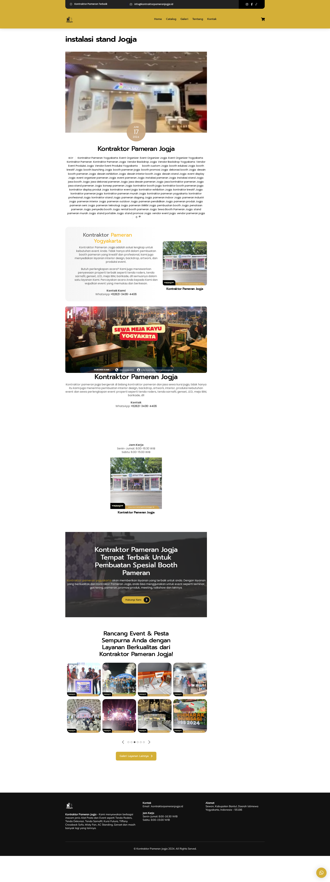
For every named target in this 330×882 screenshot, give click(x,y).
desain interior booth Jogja (144, 174)
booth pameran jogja (126, 169)
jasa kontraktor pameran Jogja (184, 181)
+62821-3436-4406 (124, 294)
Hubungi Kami (133, 600)
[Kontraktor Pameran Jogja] (69, 22)
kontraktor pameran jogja (87, 193)
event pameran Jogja (130, 177)
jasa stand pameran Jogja (85, 185)
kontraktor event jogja (124, 189)
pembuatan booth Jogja (173, 205)
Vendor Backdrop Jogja (142, 162)
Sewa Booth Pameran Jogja (175, 209)
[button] (321, 873)
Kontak (212, 19)
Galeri (184, 19)
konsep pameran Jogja (117, 185)
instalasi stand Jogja (190, 177)
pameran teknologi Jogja (112, 205)
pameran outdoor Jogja (122, 201)
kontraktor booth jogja (147, 185)
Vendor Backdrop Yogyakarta (176, 162)
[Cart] (263, 19)
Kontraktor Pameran (79, 162)
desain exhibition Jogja (111, 174)
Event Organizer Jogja (153, 158)
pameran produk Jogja (188, 201)
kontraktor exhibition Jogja (155, 189)
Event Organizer (129, 158)
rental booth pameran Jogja (139, 209)
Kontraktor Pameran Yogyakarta (98, 158)
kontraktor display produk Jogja (89, 189)
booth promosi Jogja (154, 169)
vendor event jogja (164, 213)
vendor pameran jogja (191, 213)
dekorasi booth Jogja (182, 169)
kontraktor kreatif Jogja (187, 189)
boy (71, 158)
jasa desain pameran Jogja (146, 181)
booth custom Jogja (155, 165)
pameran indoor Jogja (167, 197)
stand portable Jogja (110, 213)
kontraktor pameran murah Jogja (125, 193)
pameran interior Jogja (91, 201)
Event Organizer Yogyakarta (185, 158)
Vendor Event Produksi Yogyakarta (116, 165)
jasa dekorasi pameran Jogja (109, 181)
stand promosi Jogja (138, 213)
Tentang (197, 19)
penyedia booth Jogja (106, 209)
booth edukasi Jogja (182, 165)
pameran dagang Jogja (137, 197)
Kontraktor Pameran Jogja (136, 149)
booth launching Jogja (98, 169)
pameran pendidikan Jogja (156, 201)
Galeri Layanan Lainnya (134, 756)
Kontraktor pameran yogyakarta (89, 580)
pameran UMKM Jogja (142, 205)
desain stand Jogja (174, 174)
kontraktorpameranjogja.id (167, 806)
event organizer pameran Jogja (96, 177)
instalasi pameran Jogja (161, 177)
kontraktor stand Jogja (106, 197)
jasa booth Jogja (79, 181)
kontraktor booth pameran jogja (183, 185)
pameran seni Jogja (82, 205)
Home (158, 19)
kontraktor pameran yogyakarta (167, 193)
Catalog (171, 19)
